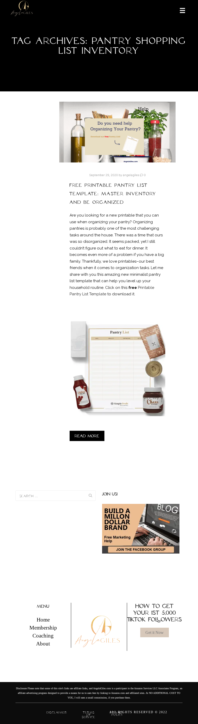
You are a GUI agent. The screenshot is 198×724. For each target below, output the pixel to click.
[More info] (179, 10)
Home (43, 620)
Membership (43, 628)
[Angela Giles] (22, 10)
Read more (87, 436)
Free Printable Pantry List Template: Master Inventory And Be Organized (113, 193)
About (43, 644)
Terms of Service (88, 715)
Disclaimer (57, 712)
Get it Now (154, 632)
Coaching (43, 636)
